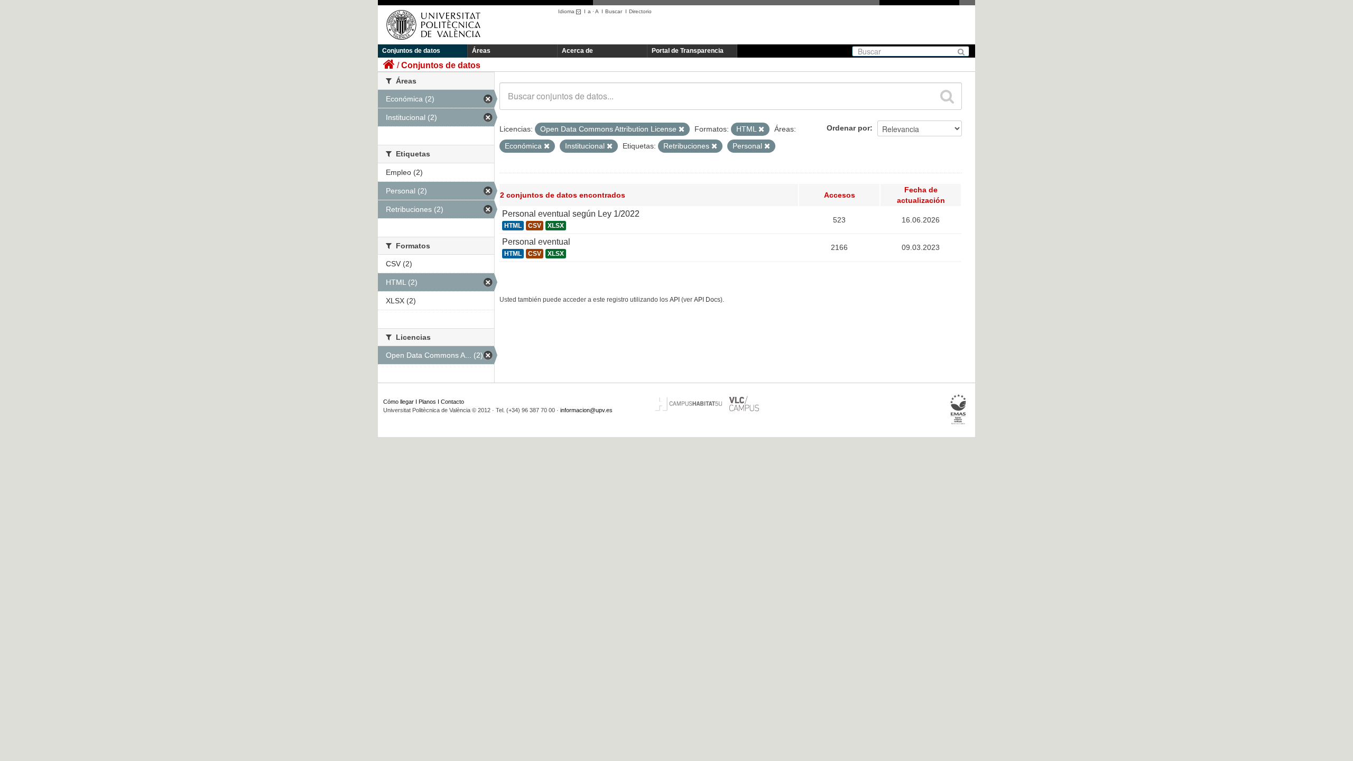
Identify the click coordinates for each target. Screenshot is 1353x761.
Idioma (567, 11)
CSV (534, 225)
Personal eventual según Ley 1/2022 (571, 213)
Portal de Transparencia (688, 50)
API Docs (707, 299)
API (675, 299)
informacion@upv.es (586, 410)
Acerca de (577, 50)
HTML (513, 225)
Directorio (640, 11)
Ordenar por (848, 128)
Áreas (481, 50)
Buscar (613, 11)
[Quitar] (681, 129)
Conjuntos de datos (411, 50)
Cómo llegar (398, 401)
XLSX (556, 225)
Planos (427, 401)
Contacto (452, 401)
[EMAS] (958, 409)
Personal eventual (536, 241)
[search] (947, 96)
